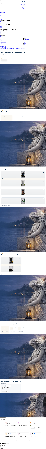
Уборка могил (14, 48)
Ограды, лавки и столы (23, 48)
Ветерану (1, 36)
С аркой (1, 28)
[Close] (0, 33)
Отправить (2, 448)
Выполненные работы (4, 42)
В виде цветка (1, 39)
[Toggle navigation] (0, 0)
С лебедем (1, 44)
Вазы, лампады (11, 48)
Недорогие (1, 21)
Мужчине (1, 31)
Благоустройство (23, 5)
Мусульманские (1, 19)
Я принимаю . (8, 388)
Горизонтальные (1, 15)
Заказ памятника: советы (26, 39)
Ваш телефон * (1, 445)
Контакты (23, 8)
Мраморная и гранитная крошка (7, 48)
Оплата (24, 42)
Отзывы (24, 44)
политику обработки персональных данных (9, 388)
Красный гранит (1, 13)
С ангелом (1, 41)
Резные (1, 25)
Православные (1, 18)
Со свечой (1, 42)
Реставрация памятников (18, 48)
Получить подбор (5, 391)
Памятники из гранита (2, 12)
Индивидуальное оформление (4, 37)
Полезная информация (26, 40)
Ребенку (1, 32)
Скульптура (23, 7)
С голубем (1, 43)
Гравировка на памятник (4, 47)
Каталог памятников (23, 4)
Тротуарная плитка (2, 48)
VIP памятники (3, 40)
